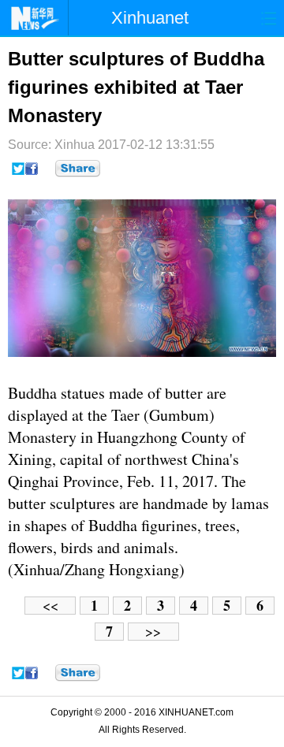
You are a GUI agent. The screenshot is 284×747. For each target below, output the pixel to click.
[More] (77, 168)
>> (153, 631)
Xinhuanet (150, 18)
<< (50, 605)
